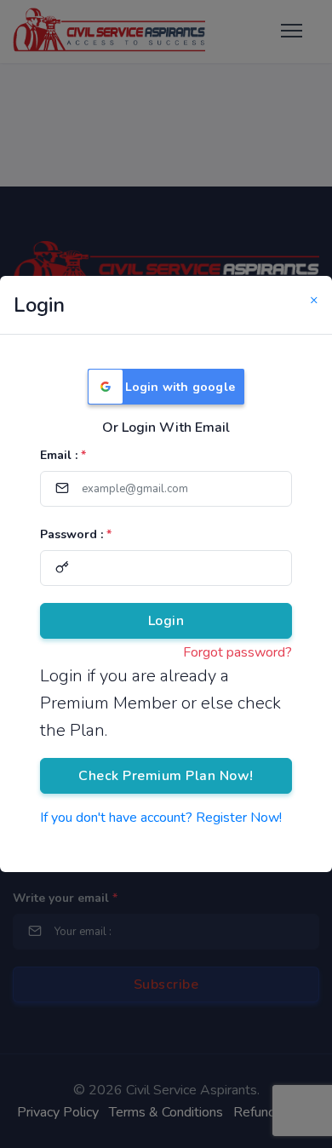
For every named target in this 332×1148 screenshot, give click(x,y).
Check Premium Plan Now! (166, 775)
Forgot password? (237, 652)
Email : (63, 455)
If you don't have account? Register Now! (161, 817)
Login (166, 620)
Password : (76, 534)
